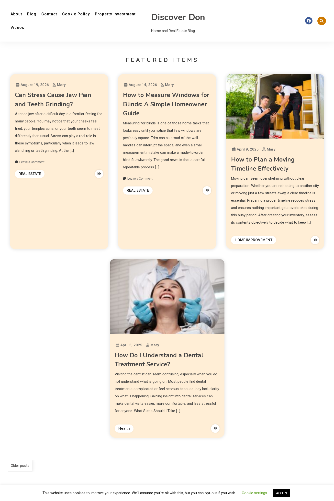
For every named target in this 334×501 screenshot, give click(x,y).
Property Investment (115, 14)
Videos (17, 27)
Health (124, 428)
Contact (49, 14)
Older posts (20, 465)
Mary (61, 85)
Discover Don (178, 17)
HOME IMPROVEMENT (253, 240)
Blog (31, 14)
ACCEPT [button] (281, 493)
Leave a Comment (32, 162)
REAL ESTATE (30, 174)
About (16, 14)
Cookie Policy (76, 14)
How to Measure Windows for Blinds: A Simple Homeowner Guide (166, 104)
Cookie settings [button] (254, 493)
